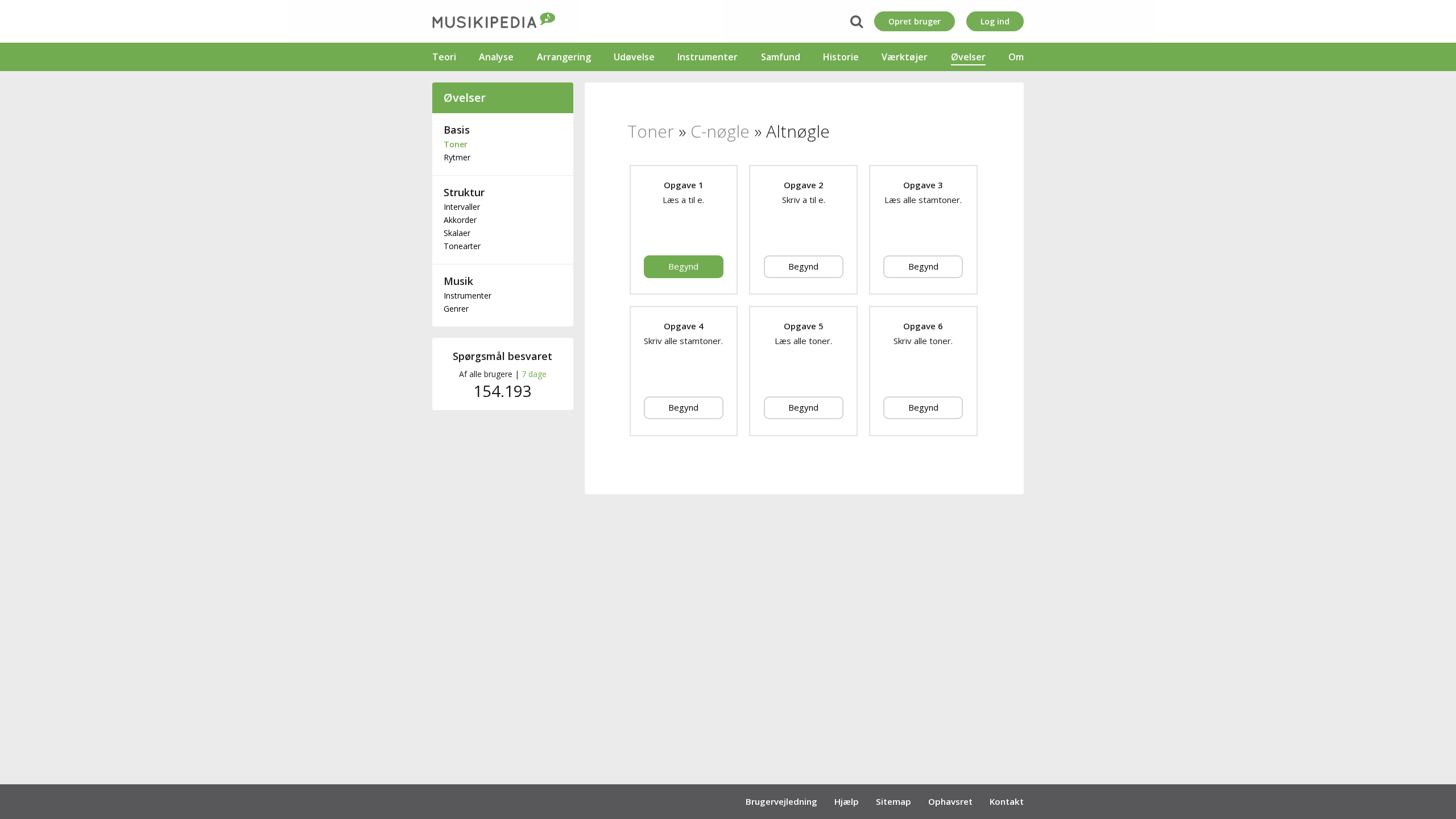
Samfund (780, 57)
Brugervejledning (781, 801)
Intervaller (462, 206)
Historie (841, 57)
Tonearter (462, 246)
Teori (444, 57)
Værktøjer (905, 57)
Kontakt (1007, 801)
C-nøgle (720, 131)
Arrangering (564, 57)
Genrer (456, 308)
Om (1016, 57)
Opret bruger (914, 21)
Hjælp (846, 801)
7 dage (534, 374)
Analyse (496, 57)
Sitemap (893, 801)
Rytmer (457, 157)
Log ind (995, 21)
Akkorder (460, 219)
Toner (456, 144)
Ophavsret (950, 801)
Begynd (683, 266)
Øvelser (968, 57)
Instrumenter (707, 57)
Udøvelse (634, 57)
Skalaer (457, 233)
